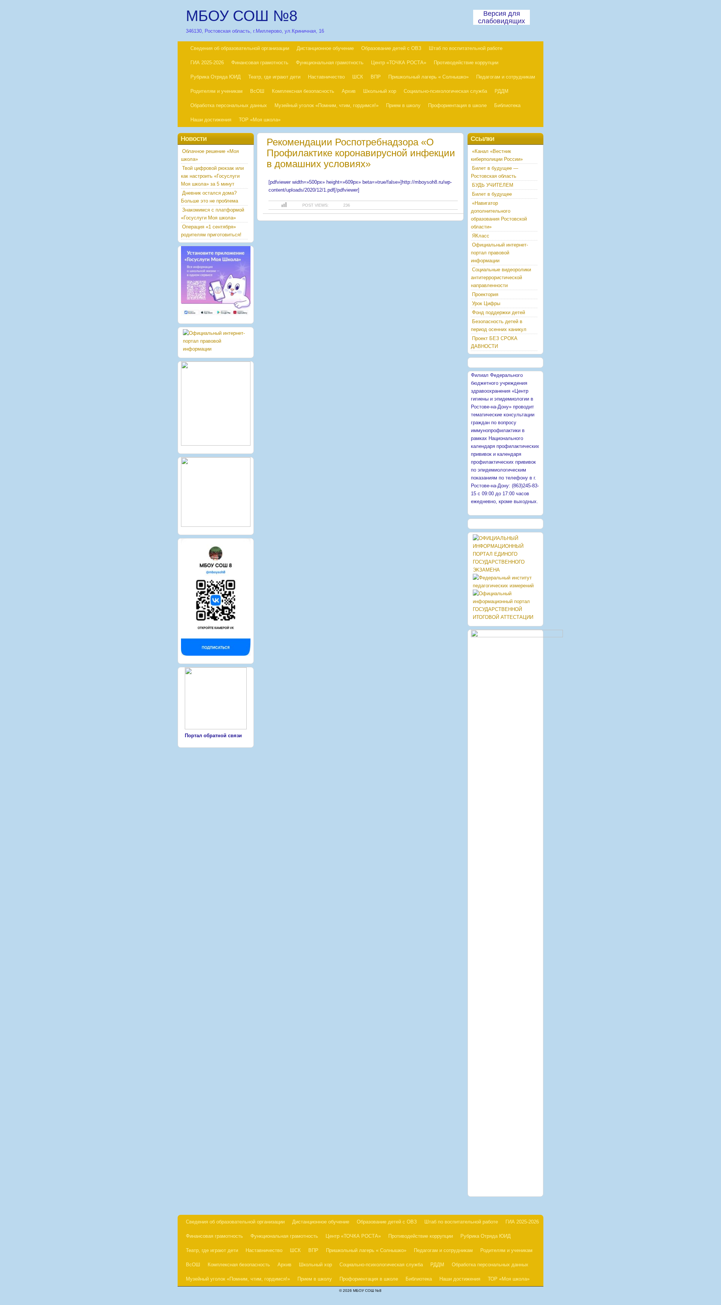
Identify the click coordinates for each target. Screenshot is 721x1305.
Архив (349, 91)
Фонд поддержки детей (498, 312)
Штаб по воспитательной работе (465, 48)
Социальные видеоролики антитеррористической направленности (501, 277)
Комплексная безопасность (303, 91)
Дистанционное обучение (325, 48)
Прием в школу (403, 105)
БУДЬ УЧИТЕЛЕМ (492, 185)
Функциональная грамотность (330, 62)
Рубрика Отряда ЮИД (215, 77)
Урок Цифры (486, 303)
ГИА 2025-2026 (207, 62)
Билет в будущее (492, 194)
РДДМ (501, 91)
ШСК (357, 77)
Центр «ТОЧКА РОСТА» (398, 62)
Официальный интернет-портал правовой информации (499, 252)
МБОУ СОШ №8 (241, 16)
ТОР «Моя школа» (260, 119)
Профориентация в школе (457, 105)
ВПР (376, 77)
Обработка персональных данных (228, 105)
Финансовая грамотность (259, 62)
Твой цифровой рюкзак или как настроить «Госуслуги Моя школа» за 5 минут (212, 176)
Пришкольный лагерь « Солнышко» (428, 77)
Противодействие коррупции (466, 62)
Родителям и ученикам (216, 91)
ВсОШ (257, 91)
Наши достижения (210, 119)
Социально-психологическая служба (445, 91)
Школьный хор (379, 91)
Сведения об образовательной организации (239, 48)
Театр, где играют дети (274, 77)
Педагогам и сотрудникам (505, 77)
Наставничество (326, 77)
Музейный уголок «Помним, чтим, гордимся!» (327, 105)
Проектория (485, 294)
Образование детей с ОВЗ (391, 48)
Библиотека (507, 105)
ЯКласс (480, 236)
